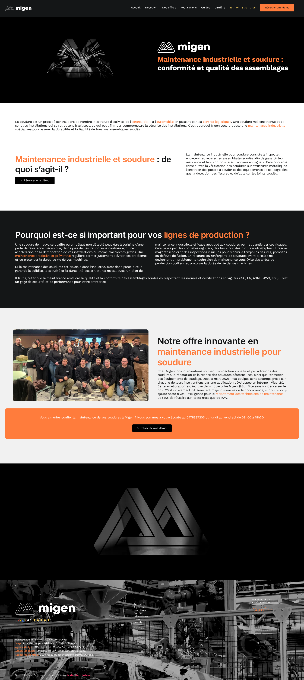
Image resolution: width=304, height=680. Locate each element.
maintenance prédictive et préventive (43, 256)
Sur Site (138, 613)
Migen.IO (277, 382)
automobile (164, 121)
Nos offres (140, 610)
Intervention (141, 616)
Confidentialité (261, 602)
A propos (139, 607)
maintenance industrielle (266, 125)
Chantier (139, 619)
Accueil (138, 604)
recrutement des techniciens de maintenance (250, 394)
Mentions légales (262, 599)
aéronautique (141, 121)
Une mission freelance (232, 621)
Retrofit (138, 622)
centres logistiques (217, 121)
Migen (215, 125)
